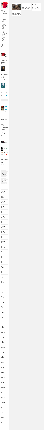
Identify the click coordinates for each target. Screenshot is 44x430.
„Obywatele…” (4, 426)
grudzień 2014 (3, 327)
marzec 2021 (3, 236)
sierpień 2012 (3, 362)
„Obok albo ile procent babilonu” (4, 18)
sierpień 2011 (3, 377)
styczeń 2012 (3, 371)
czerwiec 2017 (3, 292)
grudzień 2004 (3, 416)
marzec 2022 (3, 221)
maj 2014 (3, 336)
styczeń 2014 (3, 341)
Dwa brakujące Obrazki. (26, 4)
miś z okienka (3, 175)
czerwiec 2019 (3, 262)
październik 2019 (3, 257)
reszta (2, 46)
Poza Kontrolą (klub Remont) (4, 36)
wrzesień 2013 (3, 346)
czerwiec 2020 (3, 247)
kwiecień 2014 (3, 337)
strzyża (5, 180)
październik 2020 (3, 242)
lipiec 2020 (3, 246)
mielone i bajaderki (4, 174)
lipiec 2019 (3, 261)
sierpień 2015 (3, 317)
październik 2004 (3, 418)
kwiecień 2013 (3, 352)
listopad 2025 (3, 197)
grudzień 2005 (3, 401)
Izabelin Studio (4, 38)
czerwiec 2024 (3, 201)
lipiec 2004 (3, 422)
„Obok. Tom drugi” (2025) (4, 11)
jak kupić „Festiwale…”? (4, 25)
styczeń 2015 (3, 326)
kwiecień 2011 (3, 382)
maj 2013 (3, 351)
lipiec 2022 (3, 216)
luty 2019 (3, 267)
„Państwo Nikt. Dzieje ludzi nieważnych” (4, 13)
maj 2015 (3, 321)
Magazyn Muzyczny (4, 33)
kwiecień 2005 (3, 411)
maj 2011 (3, 381)
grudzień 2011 (3, 372)
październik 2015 (3, 316)
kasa (6, 173)
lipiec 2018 (3, 276)
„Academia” (2, 45)
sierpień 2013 (3, 347)
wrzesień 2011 (3, 376)
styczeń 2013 (3, 356)
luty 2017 (3, 297)
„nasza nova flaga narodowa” (4, 44)
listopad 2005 (3, 402)
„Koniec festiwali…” (4, 19)
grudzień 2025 (3, 196)
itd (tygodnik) (4, 34)
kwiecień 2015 (3, 322)
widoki (2, 41)
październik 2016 (3, 302)
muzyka (2, 35)
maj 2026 (3, 192)
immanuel (3, 39)
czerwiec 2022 (3, 217)
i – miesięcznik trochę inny (5, 30)
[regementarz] (4, 21)
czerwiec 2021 (3, 232)
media (2, 174)
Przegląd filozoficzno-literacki (4, 28)
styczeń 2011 (3, 386)
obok (6, 175)
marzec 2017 (3, 296)
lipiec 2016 (3, 306)
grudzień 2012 (3, 357)
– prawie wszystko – (4, 47)
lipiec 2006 (3, 392)
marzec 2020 (3, 251)
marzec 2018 (3, 281)
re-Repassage (3, 37)
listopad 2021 (3, 226)
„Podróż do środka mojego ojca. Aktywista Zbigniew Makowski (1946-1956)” (5, 17)
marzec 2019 (3, 266)
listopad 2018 (3, 271)
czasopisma (2, 26)
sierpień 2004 (3, 421)
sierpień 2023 (3, 207)
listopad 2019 (3, 256)
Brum (2, 29)
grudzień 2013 (3, 342)
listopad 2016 (3, 301)
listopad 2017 (3, 286)
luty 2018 (3, 282)
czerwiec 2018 (3, 277)
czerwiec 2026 (3, 191)
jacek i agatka (3, 173)
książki (2, 10)
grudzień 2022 (3, 212)
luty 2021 (3, 237)
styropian (2, 181)
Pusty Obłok (4, 31)
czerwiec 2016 (3, 307)
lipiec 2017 (3, 291)
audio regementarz (5, 22)
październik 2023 (3, 206)
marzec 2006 (3, 397)
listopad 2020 (3, 241)
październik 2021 (3, 227)
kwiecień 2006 (3, 396)
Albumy (3, 20)
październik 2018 (3, 272)
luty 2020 (3, 252)
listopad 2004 (3, 417)
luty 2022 (3, 222)
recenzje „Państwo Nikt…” (5, 14)
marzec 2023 (3, 211)
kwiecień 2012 (3, 367)
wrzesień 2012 (3, 361)
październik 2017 (3, 287)
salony (3, 180)
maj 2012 (3, 366)
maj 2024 (3, 202)
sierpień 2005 (3, 406)
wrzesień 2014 (3, 331)
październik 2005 (3, 403)
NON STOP (3, 32)
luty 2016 (3, 312)
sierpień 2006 (3, 391)
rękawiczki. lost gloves (5, 179)
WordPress (4, 427)
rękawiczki (2, 179)
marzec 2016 (3, 311)
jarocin (4, 173)
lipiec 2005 (3, 407)
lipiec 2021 (3, 231)
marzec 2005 (3, 412)
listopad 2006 (3, 387)
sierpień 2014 (3, 332)
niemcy (4, 175)
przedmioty (2, 40)
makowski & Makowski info (5, 24)
